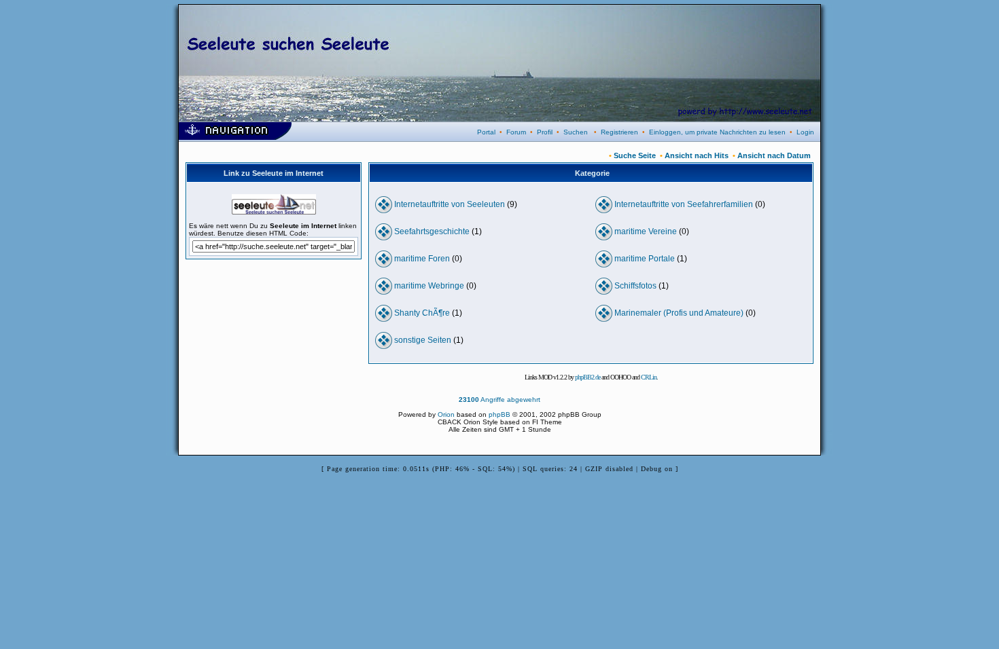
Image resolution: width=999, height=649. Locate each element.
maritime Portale (644, 258)
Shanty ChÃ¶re (422, 313)
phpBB (499, 414)
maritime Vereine (645, 231)
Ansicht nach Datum (774, 155)
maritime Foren (422, 258)
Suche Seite (635, 155)
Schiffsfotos (635, 286)
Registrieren (619, 132)
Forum (516, 132)
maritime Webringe (429, 286)
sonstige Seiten (422, 340)
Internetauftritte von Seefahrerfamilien (683, 204)
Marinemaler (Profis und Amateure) (678, 313)
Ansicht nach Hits (697, 155)
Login (805, 132)
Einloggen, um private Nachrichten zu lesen (717, 132)
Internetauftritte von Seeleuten (449, 204)
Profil (545, 132)
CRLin (648, 377)
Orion (446, 414)
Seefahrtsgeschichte (432, 231)
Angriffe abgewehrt (499, 399)
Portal (486, 132)
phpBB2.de (587, 377)
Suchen (575, 132)
